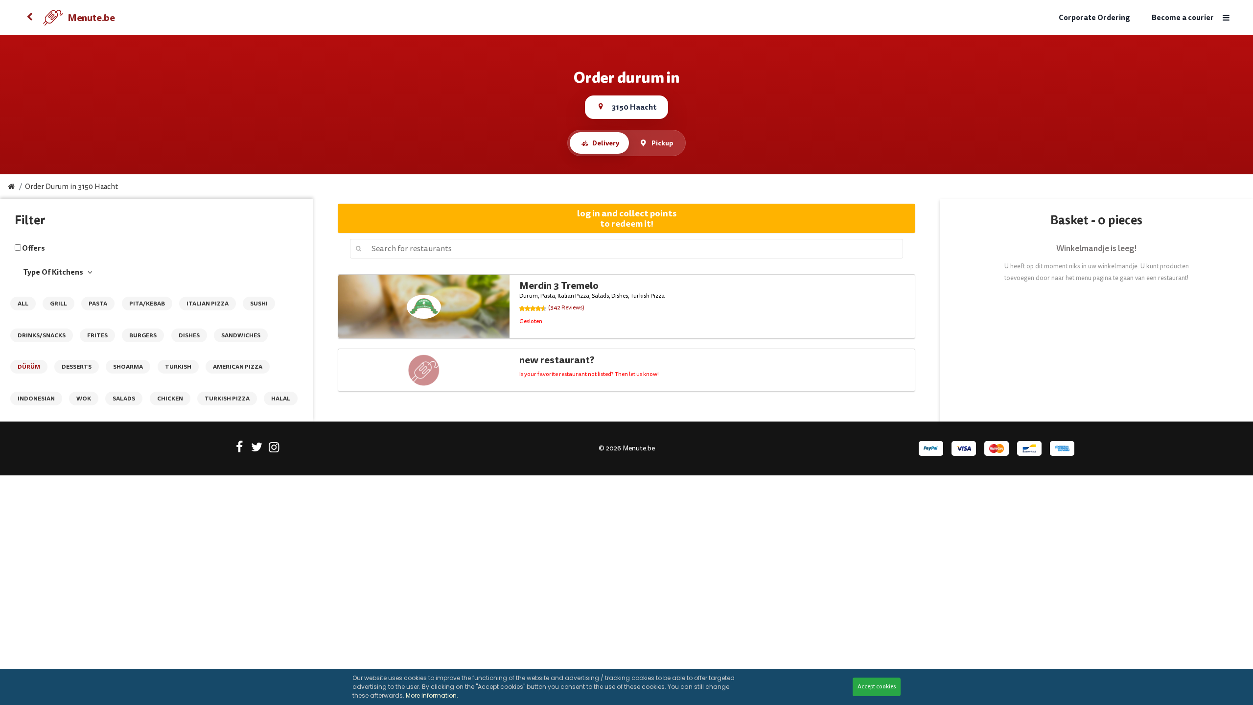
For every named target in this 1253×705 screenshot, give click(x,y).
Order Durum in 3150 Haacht (71, 187)
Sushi (259, 303)
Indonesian (36, 398)
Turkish (178, 366)
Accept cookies (877, 686)
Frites (97, 335)
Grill (58, 303)
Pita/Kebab (147, 303)
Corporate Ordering (1094, 18)
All (23, 303)
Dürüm (29, 366)
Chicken (170, 398)
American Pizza (237, 366)
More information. (432, 695)
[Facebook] (239, 449)
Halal (280, 398)
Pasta (98, 303)
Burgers (143, 335)
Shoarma (128, 366)
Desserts (77, 366)
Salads (124, 398)
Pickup (662, 143)
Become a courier (1183, 18)
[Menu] (1226, 18)
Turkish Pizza (227, 398)
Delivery (605, 143)
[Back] (29, 17)
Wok (83, 398)
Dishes (189, 335)
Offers (33, 248)
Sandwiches (240, 335)
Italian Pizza (207, 303)
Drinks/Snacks (42, 335)
